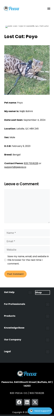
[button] (48, 8)
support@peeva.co (15, 167)
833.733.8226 (31, 163)
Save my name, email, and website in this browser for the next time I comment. (28, 260)
